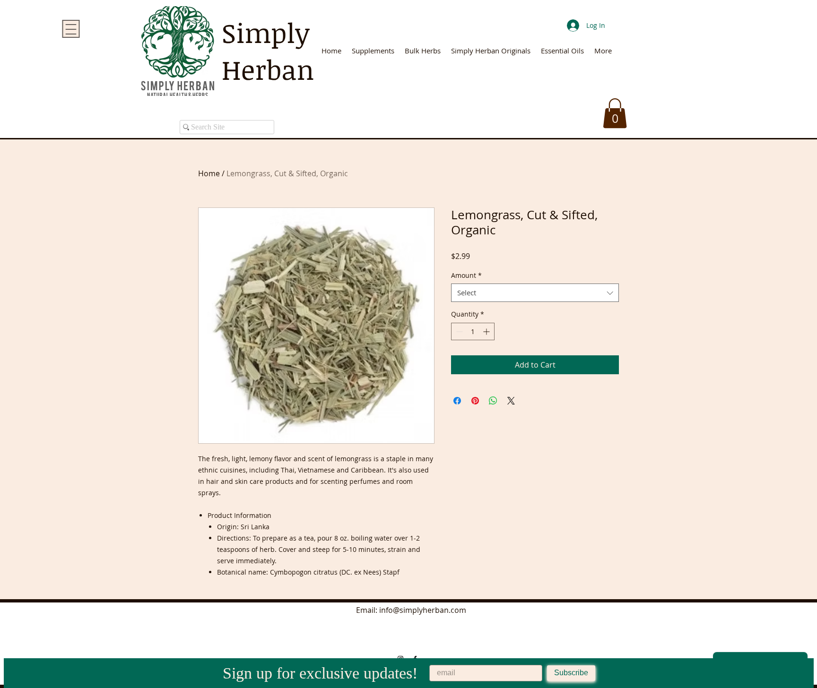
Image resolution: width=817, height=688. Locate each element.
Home (209, 173)
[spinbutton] (472, 331)
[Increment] (487, 331)
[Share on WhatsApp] (493, 400)
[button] (614, 113)
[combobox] (535, 293)
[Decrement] (458, 331)
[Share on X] (511, 400)
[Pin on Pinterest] (475, 400)
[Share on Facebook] (457, 400)
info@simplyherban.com (422, 610)
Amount (466, 275)
